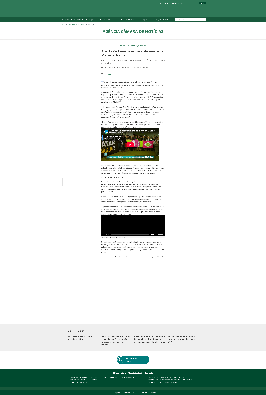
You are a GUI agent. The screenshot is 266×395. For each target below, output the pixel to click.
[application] (133, 225)
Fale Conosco (177, 3)
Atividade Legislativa (111, 19)
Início (63, 25)
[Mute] (156, 234)
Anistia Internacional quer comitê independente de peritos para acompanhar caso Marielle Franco (149, 339)
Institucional (79, 19)
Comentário (108, 74)
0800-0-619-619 (167, 377)
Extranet (153, 393)
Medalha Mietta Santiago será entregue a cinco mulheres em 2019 (181, 339)
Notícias (82, 25)
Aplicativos (143, 393)
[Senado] (190, 3)
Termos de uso (130, 393)
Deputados (93, 19)
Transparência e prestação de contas (154, 19)
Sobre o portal (115, 393)
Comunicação (129, 19)
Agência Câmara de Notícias (133, 31)
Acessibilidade (165, 3)
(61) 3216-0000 (176, 379)
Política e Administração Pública (133, 46)
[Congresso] (186, 3)
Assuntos (65, 19)
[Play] (104, 234)
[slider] (161, 234)
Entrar (202, 3)
